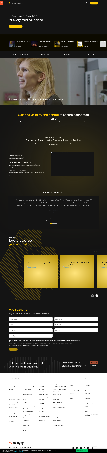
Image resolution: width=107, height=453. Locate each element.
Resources (43, 3)
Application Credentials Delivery (59, 407)
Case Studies (44, 54)
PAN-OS (24, 399)
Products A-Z (87, 398)
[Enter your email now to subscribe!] (75, 363)
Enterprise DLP (26, 417)
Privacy (10, 447)
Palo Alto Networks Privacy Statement (57, 343)
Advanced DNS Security (13, 407)
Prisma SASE (25, 408)
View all (95, 251)
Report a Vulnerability (89, 403)
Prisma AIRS (11, 389)
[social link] (73, 448)
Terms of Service (41, 345)
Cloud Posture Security (43, 394)
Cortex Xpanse (42, 413)
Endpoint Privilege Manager (58, 391)
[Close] (105, 450)
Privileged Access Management (59, 386)
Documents (29, 447)
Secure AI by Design (13, 386)
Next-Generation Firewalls (28, 386)
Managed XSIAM (42, 420)
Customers (72, 393)
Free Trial (91, 54)
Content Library (88, 388)
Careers (71, 385)
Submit (12, 349)
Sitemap (86, 406)
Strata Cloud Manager (27, 394)
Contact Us (72, 388)
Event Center (87, 393)
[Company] (76, 325)
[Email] (31, 325)
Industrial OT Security (13, 418)
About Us (71, 382)
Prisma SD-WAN (26, 425)
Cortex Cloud (41, 389)
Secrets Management (57, 402)
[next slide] (97, 39)
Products (29, 3)
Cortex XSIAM (41, 406)
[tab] (27, 156)
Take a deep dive (14, 26)
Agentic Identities (56, 399)
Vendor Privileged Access (58, 410)
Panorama (25, 402)
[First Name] (31, 319)
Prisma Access (26, 420)
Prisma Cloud (41, 399)
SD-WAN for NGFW (27, 397)
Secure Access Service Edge (29, 406)
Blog (86, 382)
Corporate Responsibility (75, 390)
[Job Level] (31, 330)
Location (71, 398)
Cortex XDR (41, 408)
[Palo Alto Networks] (17, 3)
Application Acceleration (28, 411)
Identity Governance (57, 394)
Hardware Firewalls (27, 389)
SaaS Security (11, 421)
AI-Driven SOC (42, 403)
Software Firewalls (27, 391)
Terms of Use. (70, 343)
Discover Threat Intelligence (59, 425)
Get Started (94, 3)
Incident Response (57, 420)
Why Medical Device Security (18, 54)
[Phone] (76, 330)
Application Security (43, 391)
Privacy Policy (33, 345)
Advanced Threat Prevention (14, 399)
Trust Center (15, 447)
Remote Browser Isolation (28, 428)
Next (96, 295)
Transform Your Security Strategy (60, 422)
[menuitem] (17, 3)
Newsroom (72, 401)
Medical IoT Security (13, 416)
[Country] (31, 336)
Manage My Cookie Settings (81, 450)
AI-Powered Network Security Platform (17, 382)
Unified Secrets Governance (58, 404)
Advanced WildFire (12, 404)
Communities (87, 385)
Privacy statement (19, 451)
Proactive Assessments (58, 417)
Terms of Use (23, 447)
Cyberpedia (87, 390)
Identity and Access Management (60, 389)
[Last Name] (76, 319)
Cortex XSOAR (41, 411)
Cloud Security (41, 386)
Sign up (93, 362)
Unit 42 (86, 411)
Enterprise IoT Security (13, 413)
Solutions (36, 3)
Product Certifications (89, 401)
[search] (86, 3)
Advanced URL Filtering (13, 402)
